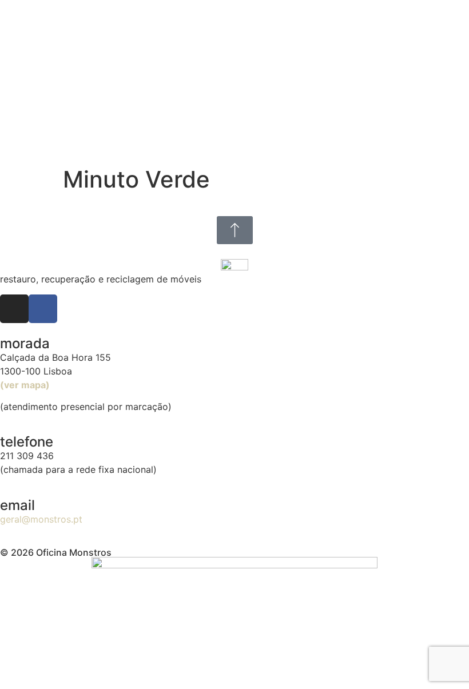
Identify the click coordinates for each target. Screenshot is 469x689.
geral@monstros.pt (41, 519)
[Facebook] (43, 308)
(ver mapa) (25, 385)
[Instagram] (14, 308)
